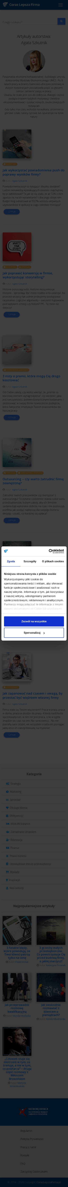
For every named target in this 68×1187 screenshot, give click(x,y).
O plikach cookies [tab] (53, 561)
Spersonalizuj (32, 632)
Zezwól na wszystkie (34, 621)
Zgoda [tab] (11, 561)
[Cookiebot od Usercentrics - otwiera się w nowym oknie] (49, 551)
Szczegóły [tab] (30, 561)
